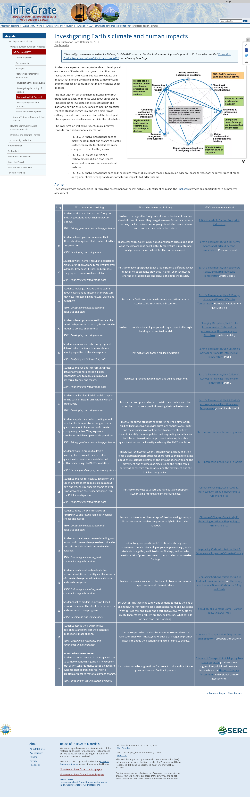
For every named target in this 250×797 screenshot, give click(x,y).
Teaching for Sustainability (23, 25)
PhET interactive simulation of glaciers (219, 432)
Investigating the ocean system (31, 82)
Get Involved (13, 151)
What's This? (122, 755)
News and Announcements (20, 167)
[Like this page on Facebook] (246, 45)
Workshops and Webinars (19, 156)
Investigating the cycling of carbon (29, 90)
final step (183, 189)
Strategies (20, 68)
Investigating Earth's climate (30, 97)
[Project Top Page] (125, 14)
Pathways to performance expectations (112, 25)
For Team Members (16, 172)
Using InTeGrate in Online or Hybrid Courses (29, 119)
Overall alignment (24, 57)
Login (228, 2)
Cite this (64, 45)
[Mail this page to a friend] (246, 62)
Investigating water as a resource (28, 104)
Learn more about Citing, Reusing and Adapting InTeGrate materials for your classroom (84, 783)
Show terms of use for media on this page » (82, 774)
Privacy (33, 760)
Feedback (35, 764)
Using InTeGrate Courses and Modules (54, 25)
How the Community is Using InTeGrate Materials (23, 127)
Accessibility (36, 752)
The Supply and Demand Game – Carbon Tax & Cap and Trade (220, 585)
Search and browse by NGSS (28, 111)
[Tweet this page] (246, 56)
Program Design (15, 145)
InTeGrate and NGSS (83, 25)
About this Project (16, 162)
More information (66, 779)
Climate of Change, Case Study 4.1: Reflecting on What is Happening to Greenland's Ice (219, 491)
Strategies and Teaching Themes (25, 134)
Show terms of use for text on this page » (81, 769)
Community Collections (21, 140)
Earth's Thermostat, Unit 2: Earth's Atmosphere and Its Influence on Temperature (219, 353)
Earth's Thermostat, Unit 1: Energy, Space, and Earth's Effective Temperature (219, 246)
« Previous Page (216, 693)
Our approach (22, 63)
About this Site (37, 748)
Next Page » (234, 693)
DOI (56, 45)
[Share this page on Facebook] (246, 50)
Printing (34, 756)
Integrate (5, 25)
